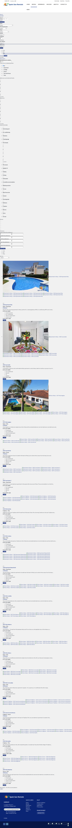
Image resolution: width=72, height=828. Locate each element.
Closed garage (6, 139)
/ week (9, 318)
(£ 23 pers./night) (6, 428)
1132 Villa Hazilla (7, 741)
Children (2, 36)
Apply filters (2, 248)
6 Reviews (5, 425)
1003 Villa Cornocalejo (8, 682)
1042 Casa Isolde (6, 364)
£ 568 (6, 492)
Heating (4, 171)
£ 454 (6, 377)
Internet (4, 195)
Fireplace (5, 206)
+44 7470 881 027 (12, 811)
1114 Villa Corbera (7, 536)
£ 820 (6, 521)
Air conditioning (6, 132)
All (4, 65)
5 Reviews (5, 715)
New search (2, 58)
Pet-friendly (5, 142)
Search (1, 14)
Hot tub (4, 216)
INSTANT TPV (41, 813)
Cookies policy (40, 804)
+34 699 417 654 (12, 813)
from (4, 318)
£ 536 (6, 666)
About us (56, 4)
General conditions (41, 802)
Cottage (5, 69)
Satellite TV (5, 168)
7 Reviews (5, 453)
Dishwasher (5, 178)
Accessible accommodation (9, 182)
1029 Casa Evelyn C (7, 480)
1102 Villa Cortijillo (7, 596)
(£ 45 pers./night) (6, 719)
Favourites (67, 0)
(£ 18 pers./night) (6, 311)
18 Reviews (5, 772)
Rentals (34, 4)
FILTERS (2, 15)
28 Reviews (5, 686)
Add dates (2, 22)
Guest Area (62, 0)
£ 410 (6, 581)
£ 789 (6, 638)
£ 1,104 (6, 753)
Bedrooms (2, 44)
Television (5, 135)
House (5, 71)
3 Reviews (5, 599)
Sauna (4, 213)
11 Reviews (5, 570)
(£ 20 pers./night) (6, 542)
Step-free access (6, 192)
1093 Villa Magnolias (7, 769)
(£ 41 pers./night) (6, 485)
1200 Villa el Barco (7, 653)
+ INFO (4, 320)
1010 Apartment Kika (7, 304)
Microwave (5, 164)
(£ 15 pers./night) (6, 776)
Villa (5, 75)
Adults (1, 33)
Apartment (6, 67)
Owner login (56, 0)
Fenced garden (6, 199)
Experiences (41, 4)
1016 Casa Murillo (7, 450)
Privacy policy (40, 806)
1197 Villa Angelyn (7, 422)
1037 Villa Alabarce (7, 624)
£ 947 (6, 435)
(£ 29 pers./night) (6, 514)
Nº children (2, 41)
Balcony (4, 209)
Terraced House (7, 73)
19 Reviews (5, 656)
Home (28, 4)
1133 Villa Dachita (7, 509)
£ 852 (6, 549)
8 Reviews (5, 307)
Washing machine (6, 185)
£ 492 (6, 318)
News (28, 9)
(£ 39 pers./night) (6, 746)
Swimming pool (6, 128)
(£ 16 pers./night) (6, 369)
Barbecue (5, 202)
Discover (49, 4)
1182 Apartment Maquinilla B (9, 567)
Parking (4, 175)
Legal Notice (39, 805)
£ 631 (6, 726)
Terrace (4, 189)
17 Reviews (5, 627)
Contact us (63, 4)
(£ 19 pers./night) (6, 630)
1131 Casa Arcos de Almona (9, 712)
